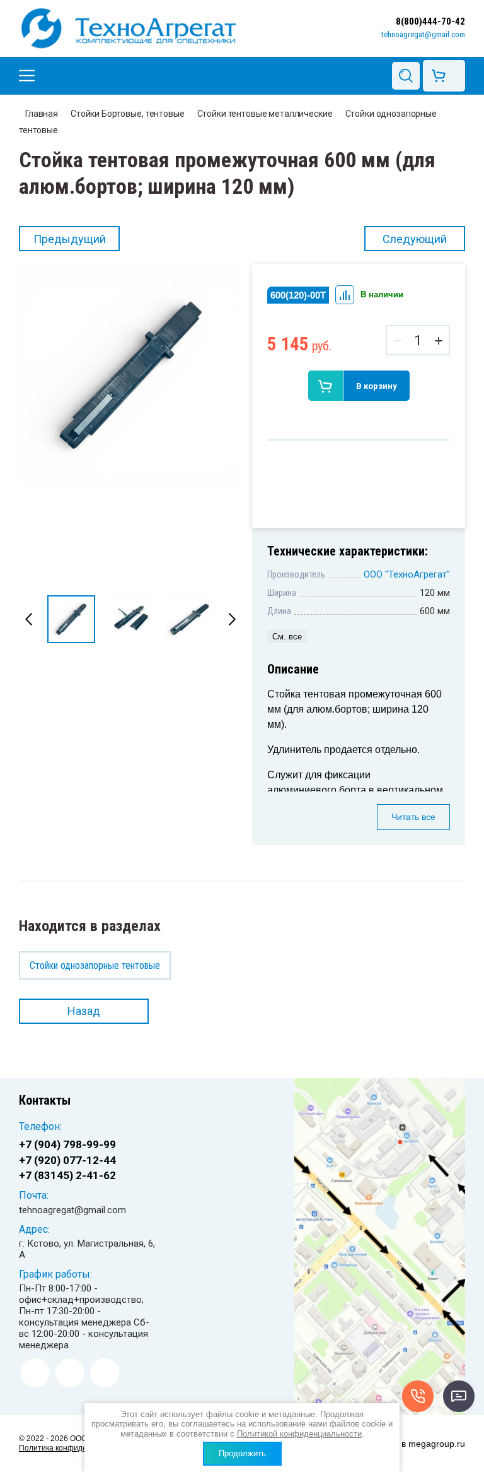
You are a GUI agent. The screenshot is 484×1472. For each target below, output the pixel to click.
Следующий (415, 239)
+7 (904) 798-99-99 (67, 1144)
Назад (83, 1011)
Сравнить (344, 294)
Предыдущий (69, 239)
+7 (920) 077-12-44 (67, 1160)
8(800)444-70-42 (430, 21)
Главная (41, 114)
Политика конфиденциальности (76, 1448)
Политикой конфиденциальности (299, 1434)
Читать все (413, 817)
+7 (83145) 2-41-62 (67, 1175)
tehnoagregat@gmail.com (423, 34)
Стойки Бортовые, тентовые (128, 114)
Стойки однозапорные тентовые (95, 965)
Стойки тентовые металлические (265, 114)
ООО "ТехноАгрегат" (407, 574)
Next (232, 619)
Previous (29, 619)
